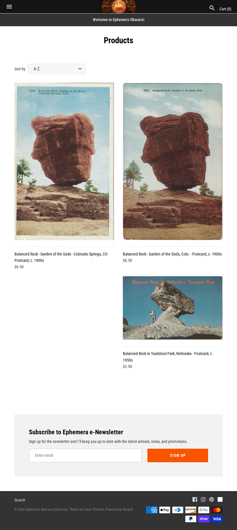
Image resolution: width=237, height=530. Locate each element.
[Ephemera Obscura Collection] (119, 6)
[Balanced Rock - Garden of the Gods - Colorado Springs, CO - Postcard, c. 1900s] (64, 161)
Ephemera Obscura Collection (47, 510)
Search (19, 500)
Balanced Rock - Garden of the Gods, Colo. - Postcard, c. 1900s (172, 254)
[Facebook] (194, 500)
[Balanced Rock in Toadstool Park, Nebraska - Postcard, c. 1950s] (173, 308)
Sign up (178, 455)
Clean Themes (94, 510)
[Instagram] (203, 500)
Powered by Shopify (119, 510)
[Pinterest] (211, 500)
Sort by (19, 69)
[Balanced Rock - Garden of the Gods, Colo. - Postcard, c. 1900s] (173, 161)
